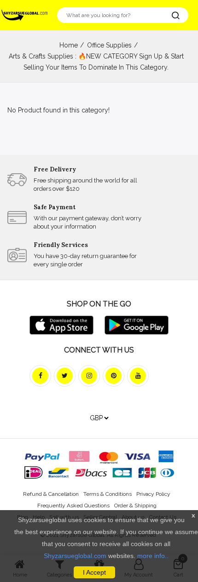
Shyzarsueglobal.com (75, 555)
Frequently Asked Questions (73, 505)
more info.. (153, 555)
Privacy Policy (153, 494)
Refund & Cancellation (51, 494)
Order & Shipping (135, 505)
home (68, 45)
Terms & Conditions (107, 494)
